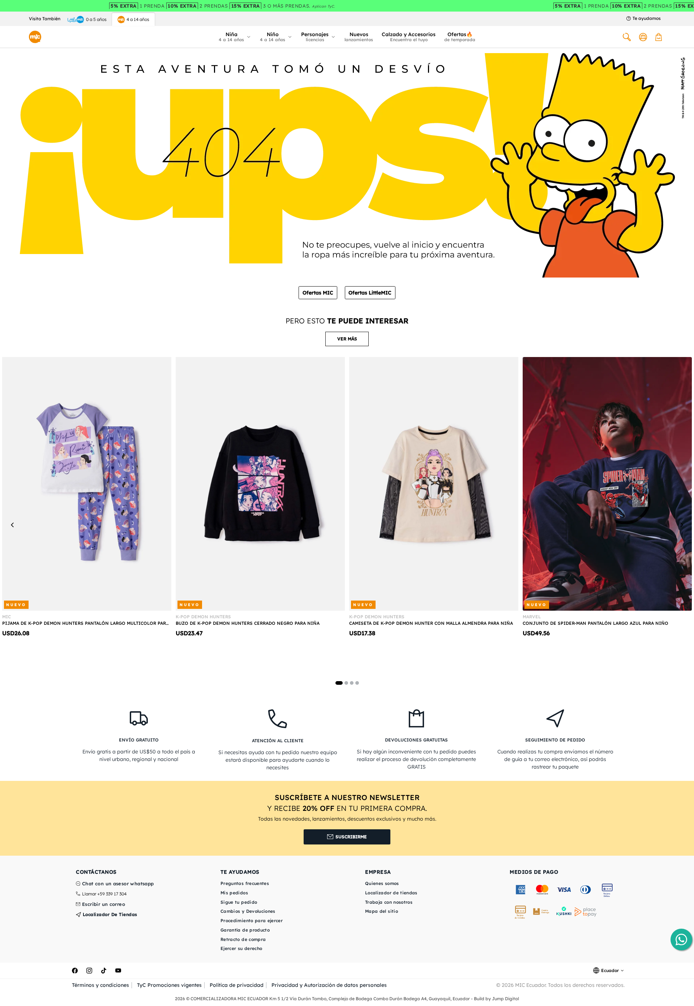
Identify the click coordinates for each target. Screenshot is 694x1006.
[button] (235, 37)
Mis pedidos (234, 892)
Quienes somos (382, 883)
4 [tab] (357, 683)
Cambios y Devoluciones (247, 911)
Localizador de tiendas (109, 914)
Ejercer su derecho (241, 948)
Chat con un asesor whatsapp (118, 883)
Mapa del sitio (381, 911)
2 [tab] (346, 683)
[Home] (35, 37)
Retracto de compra (243, 939)
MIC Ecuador (530, 985)
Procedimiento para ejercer (251, 920)
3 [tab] (352, 683)
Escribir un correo (103, 904)
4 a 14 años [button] (138, 19)
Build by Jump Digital (496, 998)
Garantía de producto (245, 930)
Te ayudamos (647, 18)
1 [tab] (339, 683)
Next (681, 524)
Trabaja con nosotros (388, 902)
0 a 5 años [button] (96, 19)
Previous (12, 524)
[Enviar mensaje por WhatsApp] (681, 939)
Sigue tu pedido (238, 902)
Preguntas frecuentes (244, 883)
